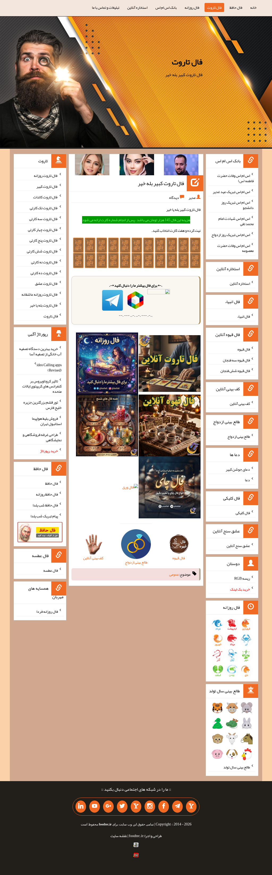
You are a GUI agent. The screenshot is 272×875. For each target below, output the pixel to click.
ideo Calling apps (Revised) (49, 367)
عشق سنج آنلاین (238, 545)
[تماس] (136, 806)
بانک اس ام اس (166, 7)
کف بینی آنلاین (240, 403)
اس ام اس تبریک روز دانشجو (237, 205)
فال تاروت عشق (46, 283)
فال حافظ (236, 7)
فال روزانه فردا (47, 611)
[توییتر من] (122, 806)
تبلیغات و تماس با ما (105, 7)
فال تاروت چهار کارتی (43, 229)
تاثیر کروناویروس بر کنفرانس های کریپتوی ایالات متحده (42, 386)
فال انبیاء (243, 316)
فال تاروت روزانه (46, 175)
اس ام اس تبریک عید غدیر (231, 191)
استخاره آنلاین (137, 7)
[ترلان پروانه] (137, 165)
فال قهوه (243, 349)
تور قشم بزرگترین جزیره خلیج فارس (42, 405)
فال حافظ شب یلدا (45, 505)
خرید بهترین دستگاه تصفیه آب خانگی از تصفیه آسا (40, 351)
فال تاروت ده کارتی (44, 272)
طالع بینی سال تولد (236, 767)
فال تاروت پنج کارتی (43, 240)
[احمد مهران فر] (181, 165)
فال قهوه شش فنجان (235, 370)
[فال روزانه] (107, 364)
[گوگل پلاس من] (108, 806)
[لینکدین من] (80, 806)
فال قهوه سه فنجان (236, 360)
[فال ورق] (130, 488)
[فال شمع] (107, 426)
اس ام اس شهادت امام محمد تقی (236, 221)
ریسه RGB (242, 578)
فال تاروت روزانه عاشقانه (40, 294)
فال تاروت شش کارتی (42, 251)
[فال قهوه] (170, 426)
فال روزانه (192, 7)
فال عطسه (50, 570)
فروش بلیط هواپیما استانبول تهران (47, 421)
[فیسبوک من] (163, 806)
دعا (247, 480)
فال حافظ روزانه (47, 494)
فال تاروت (214, 7)
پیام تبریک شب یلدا (44, 515)
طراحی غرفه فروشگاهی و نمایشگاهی (42, 437)
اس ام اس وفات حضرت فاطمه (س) (235, 178)
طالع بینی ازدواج (238, 436)
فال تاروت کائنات (45, 197)
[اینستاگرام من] (149, 806)
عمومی (174, 574)
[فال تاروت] (170, 364)
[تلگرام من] (177, 806)
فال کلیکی (243, 513)
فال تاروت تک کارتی (44, 208)
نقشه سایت (118, 835)
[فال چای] (170, 488)
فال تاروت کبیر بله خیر (161, 183)
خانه (253, 7)
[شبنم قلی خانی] (92, 165)
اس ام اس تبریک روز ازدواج (230, 234)
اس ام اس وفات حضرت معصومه (235, 248)
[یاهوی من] (191, 806)
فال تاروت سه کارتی (43, 218)
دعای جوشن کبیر (238, 469)
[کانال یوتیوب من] (94, 806)
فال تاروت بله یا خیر (44, 305)
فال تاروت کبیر (47, 186)
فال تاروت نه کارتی (44, 262)
